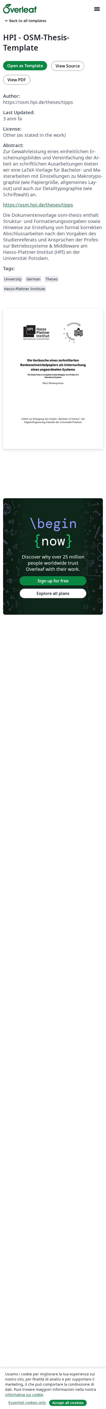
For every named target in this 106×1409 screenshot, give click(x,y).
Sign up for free (53, 581)
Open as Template (25, 66)
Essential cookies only (27, 1402)
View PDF (16, 80)
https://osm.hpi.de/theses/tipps (38, 205)
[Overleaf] (20, 8)
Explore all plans (53, 593)
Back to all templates (25, 20)
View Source (68, 66)
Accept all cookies (68, 1402)
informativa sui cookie (24, 1394)
